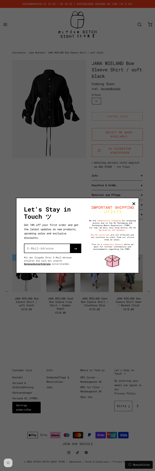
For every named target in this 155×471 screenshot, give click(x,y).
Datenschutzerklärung (37, 263)
